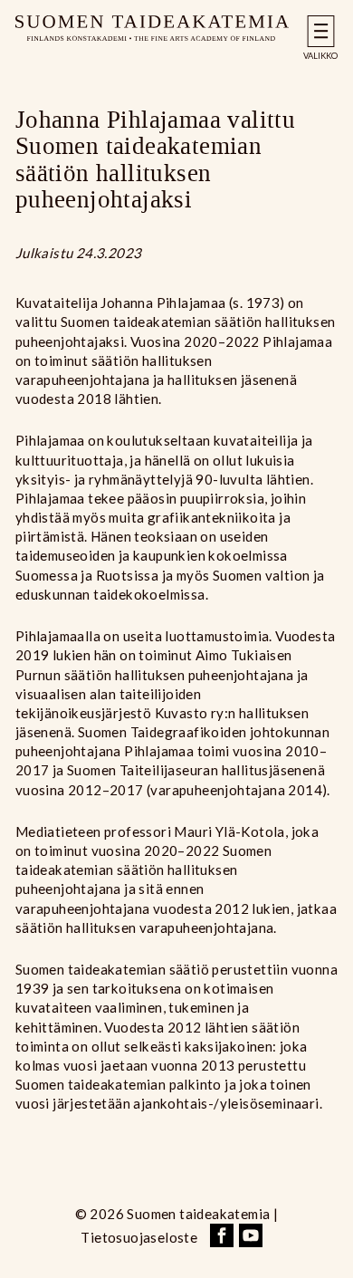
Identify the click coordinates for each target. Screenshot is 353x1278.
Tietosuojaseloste (139, 1237)
